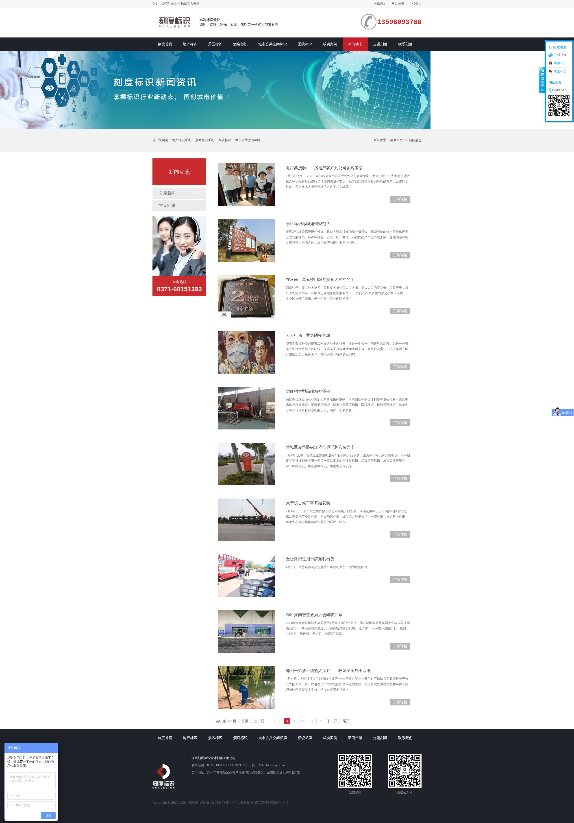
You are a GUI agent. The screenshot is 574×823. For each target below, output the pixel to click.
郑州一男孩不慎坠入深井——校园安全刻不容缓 (328, 670)
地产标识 (190, 44)
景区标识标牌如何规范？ (308, 223)
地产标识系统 (181, 140)
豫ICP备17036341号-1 (272, 802)
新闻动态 (355, 44)
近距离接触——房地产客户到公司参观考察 (324, 168)
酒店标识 (240, 44)
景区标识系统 (204, 140)
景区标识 (215, 44)
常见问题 (167, 205)
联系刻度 (405, 44)
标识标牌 (305, 738)
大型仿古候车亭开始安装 (308, 503)
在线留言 (415, 4)
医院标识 (305, 44)
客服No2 (560, 71)
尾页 (346, 721)
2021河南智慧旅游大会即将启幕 (314, 615)
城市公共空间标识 (272, 44)
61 (221, 721)
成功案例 (330, 44)
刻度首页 (165, 44)
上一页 (258, 721)
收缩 (542, 80)
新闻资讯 (355, 738)
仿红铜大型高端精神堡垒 (308, 391)
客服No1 (560, 63)
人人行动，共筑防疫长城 (308, 335)
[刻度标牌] (287, 90)
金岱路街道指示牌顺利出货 (310, 559)
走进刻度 (380, 44)
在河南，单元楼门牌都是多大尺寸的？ (320, 279)
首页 (244, 721)
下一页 (332, 721)
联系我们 (405, 738)
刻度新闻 (167, 193)
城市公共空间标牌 (247, 140)
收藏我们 (380, 4)
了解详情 (400, 199)
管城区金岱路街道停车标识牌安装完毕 (320, 447)
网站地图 (397, 4)
